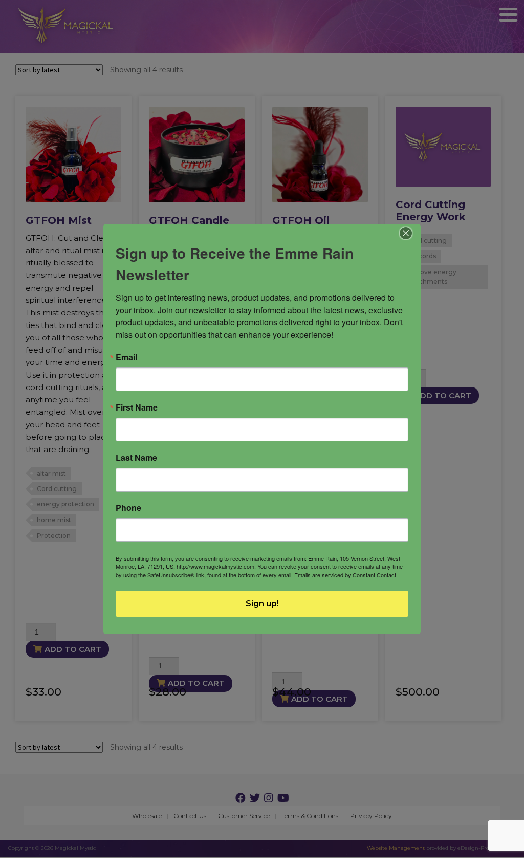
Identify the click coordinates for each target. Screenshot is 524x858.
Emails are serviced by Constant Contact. (346, 574)
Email (126, 357)
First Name (137, 407)
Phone (128, 508)
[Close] (406, 233)
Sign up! (262, 603)
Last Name (136, 458)
